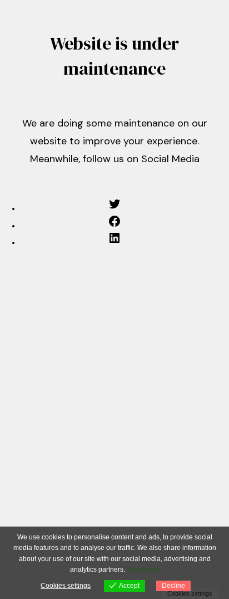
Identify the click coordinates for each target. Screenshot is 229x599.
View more (143, 569)
